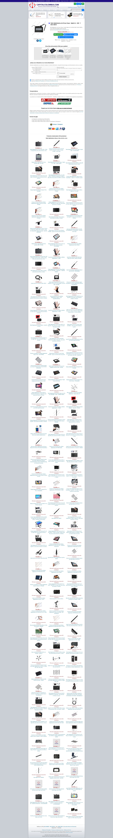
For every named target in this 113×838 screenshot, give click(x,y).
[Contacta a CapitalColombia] (44, 5)
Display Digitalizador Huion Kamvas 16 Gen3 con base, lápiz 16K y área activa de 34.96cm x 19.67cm (56, 639)
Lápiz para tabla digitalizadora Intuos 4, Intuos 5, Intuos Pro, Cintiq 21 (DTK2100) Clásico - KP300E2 (56, 421)
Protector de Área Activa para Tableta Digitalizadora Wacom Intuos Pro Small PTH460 (38, 203)
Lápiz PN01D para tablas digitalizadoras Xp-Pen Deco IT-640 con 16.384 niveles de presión (74, 789)
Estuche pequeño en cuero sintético (56, 598)
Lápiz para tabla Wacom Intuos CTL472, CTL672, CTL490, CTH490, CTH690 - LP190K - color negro (56, 150)
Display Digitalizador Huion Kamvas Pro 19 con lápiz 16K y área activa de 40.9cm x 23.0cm (39, 532)
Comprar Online (58, 34)
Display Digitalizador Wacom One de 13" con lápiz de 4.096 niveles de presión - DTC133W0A (56, 245)
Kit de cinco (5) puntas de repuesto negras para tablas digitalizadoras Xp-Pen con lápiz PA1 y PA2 (56, 680)
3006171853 (60, 826)
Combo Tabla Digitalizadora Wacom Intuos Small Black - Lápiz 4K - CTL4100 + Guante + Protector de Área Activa (74, 490)
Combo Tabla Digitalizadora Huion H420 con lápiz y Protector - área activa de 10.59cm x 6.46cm (38, 749)
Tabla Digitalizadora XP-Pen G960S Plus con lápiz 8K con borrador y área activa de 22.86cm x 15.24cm (74, 297)
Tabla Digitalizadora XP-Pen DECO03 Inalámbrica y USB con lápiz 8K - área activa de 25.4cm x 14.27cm (56, 340)
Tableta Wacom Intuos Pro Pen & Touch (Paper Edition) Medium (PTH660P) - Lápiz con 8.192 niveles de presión (74, 532)
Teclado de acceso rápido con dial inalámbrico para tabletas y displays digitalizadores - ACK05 (56, 735)
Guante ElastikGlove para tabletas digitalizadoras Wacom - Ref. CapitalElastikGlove (56, 297)
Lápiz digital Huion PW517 (56, 518)
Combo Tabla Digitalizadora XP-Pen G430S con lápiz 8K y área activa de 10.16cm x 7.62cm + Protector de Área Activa (39, 518)
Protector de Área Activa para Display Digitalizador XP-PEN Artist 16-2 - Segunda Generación (56, 545)
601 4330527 (46, 826)
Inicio (30, 9)
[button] (82, 15)
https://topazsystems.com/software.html (61, 29)
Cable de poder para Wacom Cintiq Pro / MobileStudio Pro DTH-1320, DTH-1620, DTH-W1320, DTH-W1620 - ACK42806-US (74, 694)
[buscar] (83, 10)
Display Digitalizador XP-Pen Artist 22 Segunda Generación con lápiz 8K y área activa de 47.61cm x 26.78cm (38, 394)
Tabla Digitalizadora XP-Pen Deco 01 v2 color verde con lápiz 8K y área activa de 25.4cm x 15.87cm (38, 639)
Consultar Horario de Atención (70, 826)
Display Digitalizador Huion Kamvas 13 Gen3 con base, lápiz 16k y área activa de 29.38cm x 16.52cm (38, 311)
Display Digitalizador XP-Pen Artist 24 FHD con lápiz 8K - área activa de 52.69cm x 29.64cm (74, 217)
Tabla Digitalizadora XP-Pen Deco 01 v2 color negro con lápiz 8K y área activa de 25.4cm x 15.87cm (38, 177)
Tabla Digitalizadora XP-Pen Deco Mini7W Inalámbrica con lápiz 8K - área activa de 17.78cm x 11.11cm (56, 694)
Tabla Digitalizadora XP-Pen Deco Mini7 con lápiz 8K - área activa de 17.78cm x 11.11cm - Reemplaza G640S (56, 325)
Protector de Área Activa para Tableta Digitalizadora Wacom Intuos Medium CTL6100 (39, 217)
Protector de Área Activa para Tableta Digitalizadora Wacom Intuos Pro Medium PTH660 (56, 190)
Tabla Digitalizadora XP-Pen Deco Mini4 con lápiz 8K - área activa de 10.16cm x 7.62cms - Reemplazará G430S (38, 708)
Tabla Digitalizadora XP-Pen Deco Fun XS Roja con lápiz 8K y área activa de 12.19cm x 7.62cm (74, 735)
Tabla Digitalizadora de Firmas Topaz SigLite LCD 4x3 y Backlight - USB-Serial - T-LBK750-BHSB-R (56, 270)
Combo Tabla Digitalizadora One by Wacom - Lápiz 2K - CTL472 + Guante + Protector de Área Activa (74, 476)
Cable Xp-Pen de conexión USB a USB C (38, 283)
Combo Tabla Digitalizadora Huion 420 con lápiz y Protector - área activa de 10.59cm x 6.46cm (56, 461)
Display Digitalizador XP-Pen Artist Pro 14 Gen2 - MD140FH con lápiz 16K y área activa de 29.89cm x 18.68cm (56, 585)
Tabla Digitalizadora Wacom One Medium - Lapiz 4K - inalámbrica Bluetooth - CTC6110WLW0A (56, 803)
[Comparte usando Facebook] (37, 40)
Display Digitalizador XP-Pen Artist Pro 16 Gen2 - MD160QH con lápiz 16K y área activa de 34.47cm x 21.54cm (56, 203)
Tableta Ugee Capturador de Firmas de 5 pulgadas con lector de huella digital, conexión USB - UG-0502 (56, 283)
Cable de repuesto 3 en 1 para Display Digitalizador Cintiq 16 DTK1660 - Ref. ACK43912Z (56, 612)
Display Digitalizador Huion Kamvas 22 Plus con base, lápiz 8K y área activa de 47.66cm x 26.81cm (74, 204)
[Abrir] (32, 15)
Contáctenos (65, 9)
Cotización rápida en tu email (66, 37)
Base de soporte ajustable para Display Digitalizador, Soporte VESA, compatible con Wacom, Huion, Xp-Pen (74, 764)
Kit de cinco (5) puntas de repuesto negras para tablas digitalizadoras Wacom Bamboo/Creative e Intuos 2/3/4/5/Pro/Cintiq (74, 749)
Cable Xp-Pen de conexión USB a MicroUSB (38, 558)
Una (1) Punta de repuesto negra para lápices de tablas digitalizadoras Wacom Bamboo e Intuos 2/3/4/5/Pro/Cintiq (38, 764)
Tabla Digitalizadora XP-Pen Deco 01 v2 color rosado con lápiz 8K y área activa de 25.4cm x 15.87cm (56, 504)
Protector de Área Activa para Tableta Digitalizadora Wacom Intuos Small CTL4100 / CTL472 (38, 475)
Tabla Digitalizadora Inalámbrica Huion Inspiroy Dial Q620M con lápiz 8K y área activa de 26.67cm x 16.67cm (74, 421)
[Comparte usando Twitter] (40, 40)
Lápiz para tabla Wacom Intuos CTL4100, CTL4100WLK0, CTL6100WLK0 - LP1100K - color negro (74, 230)
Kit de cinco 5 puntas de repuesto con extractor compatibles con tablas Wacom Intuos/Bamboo (38, 693)
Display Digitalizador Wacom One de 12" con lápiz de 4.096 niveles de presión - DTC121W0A (74, 803)
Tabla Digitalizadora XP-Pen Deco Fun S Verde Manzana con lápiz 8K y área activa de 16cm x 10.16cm (74, 585)
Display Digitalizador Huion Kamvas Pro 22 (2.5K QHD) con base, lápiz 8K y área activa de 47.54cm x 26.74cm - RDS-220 (74, 354)
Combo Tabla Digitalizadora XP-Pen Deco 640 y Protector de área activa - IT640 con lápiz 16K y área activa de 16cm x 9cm (38, 257)
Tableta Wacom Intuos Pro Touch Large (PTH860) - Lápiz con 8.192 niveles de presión (74, 325)
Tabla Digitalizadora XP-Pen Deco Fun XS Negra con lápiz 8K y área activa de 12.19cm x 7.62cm (56, 476)
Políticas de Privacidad (53, 84)
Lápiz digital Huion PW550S (38, 777)
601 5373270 (52, 826)
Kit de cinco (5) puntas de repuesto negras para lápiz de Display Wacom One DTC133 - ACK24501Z (38, 366)
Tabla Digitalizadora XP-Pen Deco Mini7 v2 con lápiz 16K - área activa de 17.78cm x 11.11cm (39, 339)
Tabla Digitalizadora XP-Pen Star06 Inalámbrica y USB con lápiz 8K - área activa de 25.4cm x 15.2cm (74, 518)
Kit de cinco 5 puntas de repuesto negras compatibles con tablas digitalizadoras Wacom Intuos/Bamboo (74, 283)
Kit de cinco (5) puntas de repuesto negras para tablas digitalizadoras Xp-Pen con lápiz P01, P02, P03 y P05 (38, 666)
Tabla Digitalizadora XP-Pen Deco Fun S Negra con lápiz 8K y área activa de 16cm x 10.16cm (56, 749)
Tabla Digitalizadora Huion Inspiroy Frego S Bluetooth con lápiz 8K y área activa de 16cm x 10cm (74, 435)
